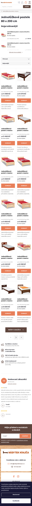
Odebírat (25, 436)
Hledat (27, 7)
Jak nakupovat (16, 481)
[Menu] (29, 2)
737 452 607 (17, 467)
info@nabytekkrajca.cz (17, 464)
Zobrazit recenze (12, 384)
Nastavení (16, 494)
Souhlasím (16, 501)
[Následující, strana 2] (16, 337)
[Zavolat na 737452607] (19, 2)
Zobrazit (8, 101)
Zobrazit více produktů (15, 52)
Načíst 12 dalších (14, 330)
